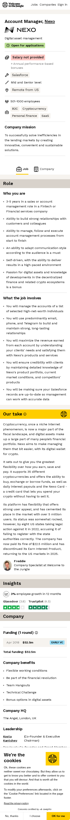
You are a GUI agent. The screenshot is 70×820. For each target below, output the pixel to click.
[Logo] (13, 5)
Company (47, 169)
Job (25, 169)
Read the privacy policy (16, 803)
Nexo (50, 21)
